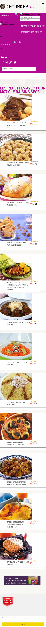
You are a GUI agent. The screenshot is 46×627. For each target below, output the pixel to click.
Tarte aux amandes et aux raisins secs (18, 563)
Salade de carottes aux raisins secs (17, 364)
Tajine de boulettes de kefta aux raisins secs (16, 483)
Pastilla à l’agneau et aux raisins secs (18, 204)
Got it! (23, 624)
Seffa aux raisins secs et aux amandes (17, 404)
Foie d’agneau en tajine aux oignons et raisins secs (17, 125)
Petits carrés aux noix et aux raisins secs (17, 244)
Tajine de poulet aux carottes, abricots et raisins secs (16, 524)
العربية (4, 56)
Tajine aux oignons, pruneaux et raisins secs (17, 444)
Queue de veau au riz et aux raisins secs (18, 324)
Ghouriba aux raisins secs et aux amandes (18, 164)
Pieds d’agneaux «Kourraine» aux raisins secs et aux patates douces (17, 286)
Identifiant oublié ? (32, 32)
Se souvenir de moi (8, 24)
